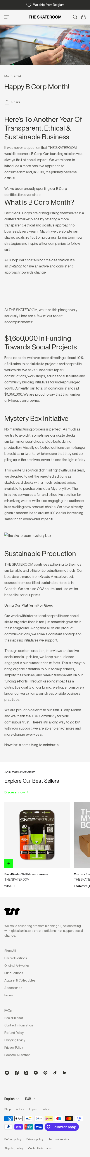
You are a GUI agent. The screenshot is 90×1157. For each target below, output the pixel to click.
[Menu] (7, 17)
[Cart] (83, 17)
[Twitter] (26, 1072)
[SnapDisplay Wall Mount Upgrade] (37, 835)
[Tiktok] (55, 1072)
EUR (28, 1098)
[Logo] (45, 17)
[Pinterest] (45, 1072)
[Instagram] (7, 1072)
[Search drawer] (75, 17)
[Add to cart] (8, 863)
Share (16, 102)
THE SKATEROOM (16, 879)
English (9, 1098)
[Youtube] (36, 1072)
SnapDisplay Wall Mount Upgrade (26, 874)
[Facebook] (16, 1072)
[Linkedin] (64, 1072)
